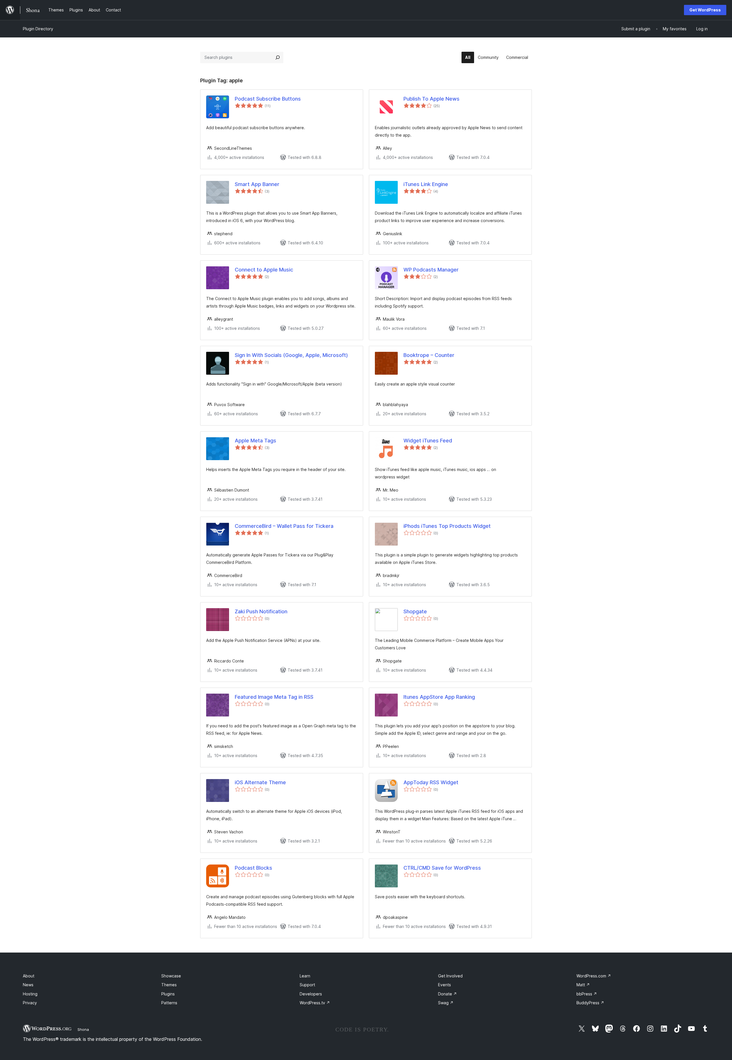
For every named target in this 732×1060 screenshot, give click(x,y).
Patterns (169, 1002)
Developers (311, 993)
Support (307, 984)
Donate (447, 993)
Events (444, 984)
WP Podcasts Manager (431, 270)
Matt (583, 984)
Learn (305, 975)
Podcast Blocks (253, 868)
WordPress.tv (315, 1002)
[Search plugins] (277, 57)
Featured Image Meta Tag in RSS (274, 697)
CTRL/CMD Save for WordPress (442, 868)
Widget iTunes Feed (427, 441)
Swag (445, 1002)
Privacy (30, 1002)
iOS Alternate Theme (260, 782)
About (28, 975)
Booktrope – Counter (428, 355)
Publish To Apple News (431, 99)
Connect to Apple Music (264, 270)
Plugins (168, 993)
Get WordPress (705, 9)
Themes (169, 984)
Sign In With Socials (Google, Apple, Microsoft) (291, 355)
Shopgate (415, 611)
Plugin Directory (38, 28)
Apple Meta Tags (255, 441)
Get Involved (450, 975)
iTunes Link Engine (425, 184)
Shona (83, 1029)
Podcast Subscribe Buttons (268, 99)
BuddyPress (590, 1002)
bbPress (586, 993)
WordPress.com (593, 975)
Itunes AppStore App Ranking (439, 697)
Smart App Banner (257, 184)
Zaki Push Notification (261, 611)
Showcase (171, 975)
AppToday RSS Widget (430, 782)
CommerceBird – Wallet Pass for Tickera (284, 526)
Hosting (30, 993)
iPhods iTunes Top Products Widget (447, 526)
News (28, 984)
